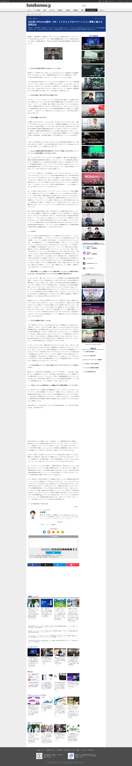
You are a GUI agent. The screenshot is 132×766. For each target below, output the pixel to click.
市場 (44, 10)
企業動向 (60, 10)
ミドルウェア (32, 647)
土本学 (43, 512)
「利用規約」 (45, 557)
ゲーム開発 (37, 10)
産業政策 (75, 10)
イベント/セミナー (91, 10)
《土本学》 (75, 506)
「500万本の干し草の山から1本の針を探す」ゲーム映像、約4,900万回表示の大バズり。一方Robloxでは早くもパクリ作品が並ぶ (53, 641)
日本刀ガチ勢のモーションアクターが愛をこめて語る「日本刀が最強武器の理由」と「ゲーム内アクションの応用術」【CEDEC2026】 (53, 626)
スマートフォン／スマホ (36, 695)
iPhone (30, 672)
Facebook (53, 524)
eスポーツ (101, 10)
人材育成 (68, 10)
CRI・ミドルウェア (34, 723)
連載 (82, 10)
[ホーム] (28, 14)
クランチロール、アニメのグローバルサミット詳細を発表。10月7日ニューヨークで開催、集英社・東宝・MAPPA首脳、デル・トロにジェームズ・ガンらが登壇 (52, 636)
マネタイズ (51, 10)
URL (42, 524)
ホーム (29, 10)
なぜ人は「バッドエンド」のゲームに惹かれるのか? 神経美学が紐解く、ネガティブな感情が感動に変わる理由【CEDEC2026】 (53, 631)
